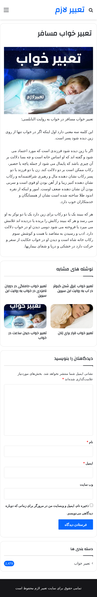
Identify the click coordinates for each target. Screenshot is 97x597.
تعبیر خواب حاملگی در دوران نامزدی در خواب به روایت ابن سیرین (26, 291)
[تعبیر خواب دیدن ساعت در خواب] (25, 316)
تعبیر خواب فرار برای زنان (75, 333)
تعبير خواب (82, 563)
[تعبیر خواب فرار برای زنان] (71, 316)
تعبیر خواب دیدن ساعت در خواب (27, 335)
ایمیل (88, 463)
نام (90, 442)
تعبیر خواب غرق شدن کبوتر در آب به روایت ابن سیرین (73, 288)
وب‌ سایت (86, 484)
